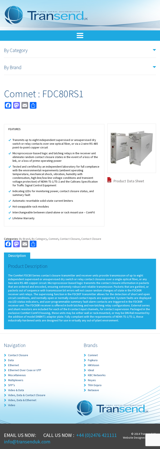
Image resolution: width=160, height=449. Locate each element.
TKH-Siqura (94, 385)
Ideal (91, 370)
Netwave (93, 390)
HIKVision (93, 365)
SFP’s (11, 385)
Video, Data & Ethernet (22, 400)
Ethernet (13, 365)
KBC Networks (97, 375)
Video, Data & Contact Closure (26, 395)
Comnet (53, 239)
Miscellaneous (17, 375)
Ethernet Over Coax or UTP (24, 370)
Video (11, 405)
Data (11, 360)
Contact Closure (70, 239)
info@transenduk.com (27, 441)
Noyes (92, 380)
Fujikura (93, 360)
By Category (39, 239)
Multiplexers (15, 380)
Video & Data (16, 390)
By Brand (24, 239)
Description (17, 255)
